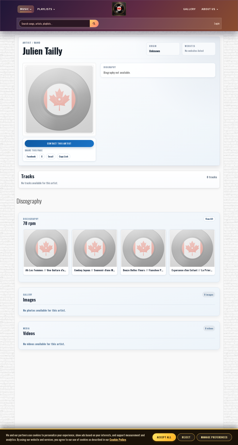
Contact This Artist (59, 143)
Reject (186, 437)
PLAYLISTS (45, 9)
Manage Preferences (214, 437)
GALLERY (189, 9)
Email (50, 156)
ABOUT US (209, 9)
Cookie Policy (118, 439)
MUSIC (25, 9)
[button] (23, 253)
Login (216, 23)
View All (209, 218)
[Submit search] (94, 23)
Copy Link (63, 156)
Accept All (164, 437)
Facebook (31, 156)
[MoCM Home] (119, 9)
